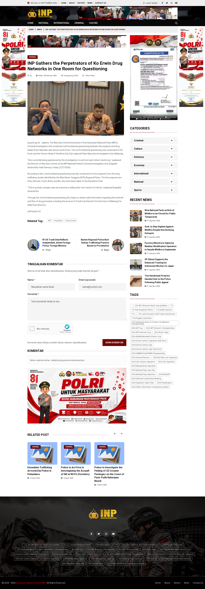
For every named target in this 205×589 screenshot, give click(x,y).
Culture (93, 23)
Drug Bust (58, 221)
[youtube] (176, 3)
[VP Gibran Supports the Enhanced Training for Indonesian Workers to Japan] (136, 264)
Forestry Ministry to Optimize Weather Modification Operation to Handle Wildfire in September (160, 246)
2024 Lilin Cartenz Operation (143, 362)
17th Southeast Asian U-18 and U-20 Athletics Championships (150, 323)
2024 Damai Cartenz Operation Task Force (148, 341)
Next (106, 250)
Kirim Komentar (114, 342)
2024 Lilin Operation (166, 362)
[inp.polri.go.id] (39, 12)
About (72, 3)
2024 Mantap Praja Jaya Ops (143, 370)
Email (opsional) (87, 279)
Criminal (79, 23)
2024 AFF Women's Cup (141, 332)
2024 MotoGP (164, 374)
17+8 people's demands (141, 318)
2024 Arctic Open (161, 332)
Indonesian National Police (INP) (31, 583)
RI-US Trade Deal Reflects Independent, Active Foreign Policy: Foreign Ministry (56, 242)
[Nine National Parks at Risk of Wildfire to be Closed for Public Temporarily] (136, 215)
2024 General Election (140, 358)
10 (172, 306)
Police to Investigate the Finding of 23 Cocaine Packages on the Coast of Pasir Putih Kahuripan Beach (109, 474)
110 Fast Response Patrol (142, 310)
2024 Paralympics (164, 383)
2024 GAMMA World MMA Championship (148, 353)
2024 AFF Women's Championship (160, 328)
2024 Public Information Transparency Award (150, 387)
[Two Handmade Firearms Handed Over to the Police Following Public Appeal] (136, 281)
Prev (48, 250)
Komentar (33, 294)
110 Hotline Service (164, 310)
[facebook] (162, 3)
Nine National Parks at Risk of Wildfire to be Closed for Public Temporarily (160, 213)
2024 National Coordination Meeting (146, 379)
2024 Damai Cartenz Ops (141, 345)
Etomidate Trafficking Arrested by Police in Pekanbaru (39, 471)
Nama (31, 279)
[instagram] (171, 3)
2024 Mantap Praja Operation (143, 374)
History (81, 3)
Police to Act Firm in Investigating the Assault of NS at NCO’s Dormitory (75, 471)
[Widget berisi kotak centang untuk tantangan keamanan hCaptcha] (50, 328)
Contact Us (100, 3)
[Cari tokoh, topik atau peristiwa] (176, 23)
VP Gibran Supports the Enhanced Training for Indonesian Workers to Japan (159, 262)
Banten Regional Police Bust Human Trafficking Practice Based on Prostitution (95, 242)
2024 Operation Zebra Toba (142, 383)
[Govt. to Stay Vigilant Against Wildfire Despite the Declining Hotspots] (136, 232)
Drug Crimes (71, 221)
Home (63, 3)
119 (132, 314)
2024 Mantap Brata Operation (143, 366)
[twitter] (167, 3)
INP (49, 221)
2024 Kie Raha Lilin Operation (165, 358)
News (89, 3)
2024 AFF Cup (137, 328)
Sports (138, 190)
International (61, 23)
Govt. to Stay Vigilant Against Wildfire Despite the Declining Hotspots (159, 229)
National (43, 23)
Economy (139, 165)
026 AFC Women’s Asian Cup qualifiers (151, 306)
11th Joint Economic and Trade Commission (156, 314)
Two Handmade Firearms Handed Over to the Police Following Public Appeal (158, 279)
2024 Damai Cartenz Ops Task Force (146, 349)
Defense (139, 157)
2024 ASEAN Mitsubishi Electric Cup (146, 336)
